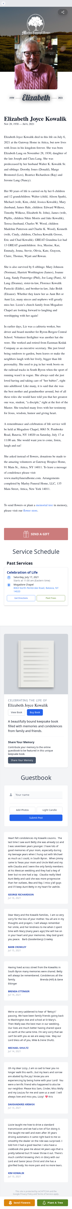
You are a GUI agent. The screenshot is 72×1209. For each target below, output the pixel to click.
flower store (30, 510)
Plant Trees (51, 598)
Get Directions (21, 598)
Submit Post (36, 817)
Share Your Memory (22, 760)
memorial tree (44, 505)
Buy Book (35, 712)
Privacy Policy (26, 1194)
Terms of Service (45, 1194)
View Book (16, 712)
